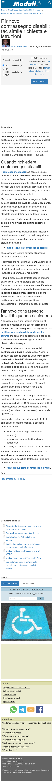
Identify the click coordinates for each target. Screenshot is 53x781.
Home (3, 10)
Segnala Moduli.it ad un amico (16, 687)
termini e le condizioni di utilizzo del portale (39, 71)
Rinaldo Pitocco (19, 46)
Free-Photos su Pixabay (13, 478)
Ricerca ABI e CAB (11, 697)
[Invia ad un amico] (30, 712)
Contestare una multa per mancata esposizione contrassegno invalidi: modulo (21, 565)
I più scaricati (9, 701)
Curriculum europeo (12, 732)
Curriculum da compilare (14, 739)
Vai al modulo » (39, 81)
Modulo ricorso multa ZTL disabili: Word (23, 558)
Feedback (29, 583)
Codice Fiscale (9, 694)
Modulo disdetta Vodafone (15, 746)
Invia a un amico (10, 583)
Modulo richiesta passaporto (16, 729)
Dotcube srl (17, 758)
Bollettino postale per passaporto (18, 743)
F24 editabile (9, 750)
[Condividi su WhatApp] (13, 712)
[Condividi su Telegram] (22, 712)
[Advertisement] (26, 105)
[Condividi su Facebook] (39, 712)
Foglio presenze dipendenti (15, 736)
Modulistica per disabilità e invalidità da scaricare (24, 10)
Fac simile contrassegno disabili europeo (24, 533)
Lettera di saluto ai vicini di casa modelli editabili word (27, 722)
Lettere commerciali (12, 690)
